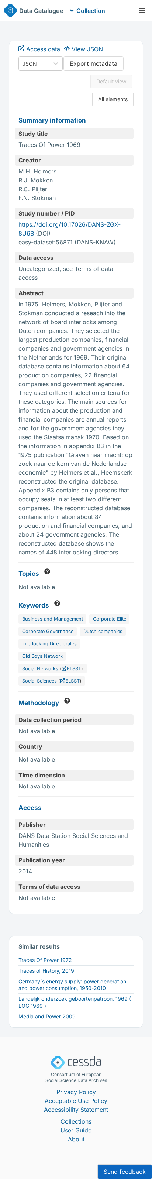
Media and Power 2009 (47, 1016)
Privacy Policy (76, 1092)
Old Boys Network (42, 656)
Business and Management (52, 619)
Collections (76, 1121)
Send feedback (125, 1171)
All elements (113, 99)
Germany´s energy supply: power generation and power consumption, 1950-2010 (72, 984)
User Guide (76, 1130)
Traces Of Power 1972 (45, 960)
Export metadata (93, 63)
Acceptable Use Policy (76, 1100)
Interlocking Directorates (49, 643)
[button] (142, 10)
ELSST (74, 668)
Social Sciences (39, 681)
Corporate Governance (47, 631)
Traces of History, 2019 (46, 970)
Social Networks (40, 668)
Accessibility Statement (76, 1109)
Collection (90, 10)
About (76, 1139)
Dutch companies (102, 631)
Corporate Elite (109, 619)
